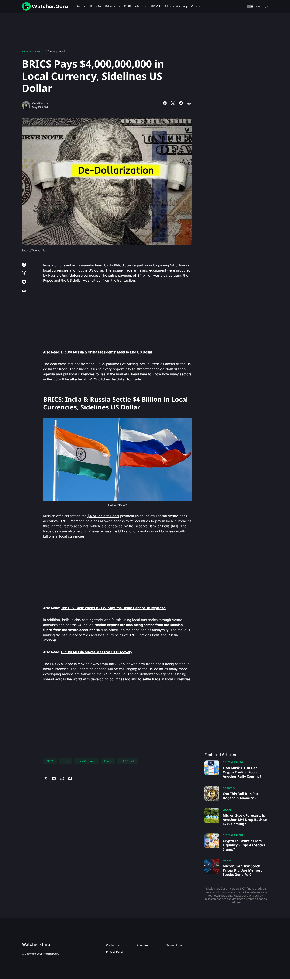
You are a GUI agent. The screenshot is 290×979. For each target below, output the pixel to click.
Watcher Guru (36, 944)
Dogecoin (229, 788)
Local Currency (86, 761)
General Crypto (233, 762)
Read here (139, 374)
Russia (108, 761)
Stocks (227, 809)
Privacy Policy (115, 951)
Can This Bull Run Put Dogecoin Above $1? (240, 796)
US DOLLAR (127, 761)
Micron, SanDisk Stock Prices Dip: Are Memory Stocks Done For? (242, 870)
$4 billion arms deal (103, 516)
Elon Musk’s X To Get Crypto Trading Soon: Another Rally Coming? (242, 772)
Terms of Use (174, 945)
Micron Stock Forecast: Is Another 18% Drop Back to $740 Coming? (245, 819)
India (66, 761)
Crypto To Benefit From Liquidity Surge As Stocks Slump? (244, 845)
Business (34, 51)
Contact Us (113, 945)
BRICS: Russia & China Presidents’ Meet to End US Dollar (106, 352)
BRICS (25, 51)
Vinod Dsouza (40, 103)
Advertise (142, 945)
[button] (253, 6)
